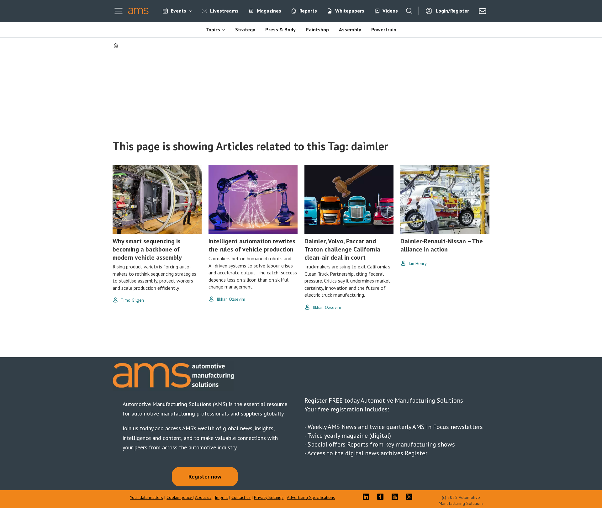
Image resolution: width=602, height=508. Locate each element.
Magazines (269, 11)
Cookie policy (179, 497)
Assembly (350, 29)
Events (178, 11)
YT (396, 497)
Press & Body (280, 29)
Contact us (241, 497)
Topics (213, 29)
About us (203, 497)
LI (367, 497)
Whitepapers (349, 11)
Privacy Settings (268, 497)
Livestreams (224, 11)
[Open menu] (118, 11)
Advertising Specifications (311, 497)
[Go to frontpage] (138, 11)
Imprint (221, 497)
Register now (204, 476)
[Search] (409, 11)
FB (382, 497)
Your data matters (146, 497)
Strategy (245, 29)
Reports (308, 11)
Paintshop (317, 29)
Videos (390, 11)
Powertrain (383, 29)
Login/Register (452, 11)
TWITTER (410, 497)
